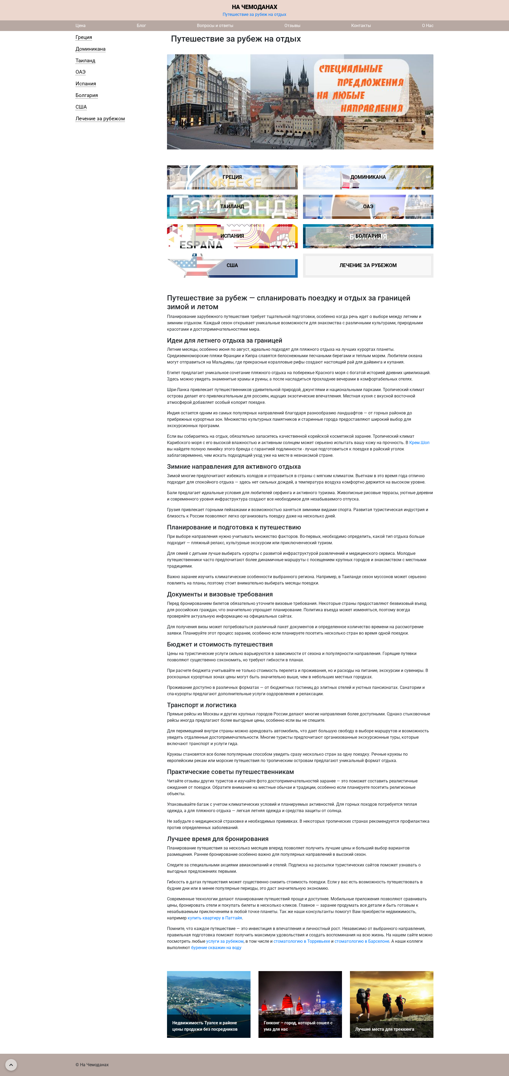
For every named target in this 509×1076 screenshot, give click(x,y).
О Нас (427, 25)
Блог (141, 25)
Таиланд (85, 60)
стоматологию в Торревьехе (302, 941)
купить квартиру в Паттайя (215, 917)
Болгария (87, 95)
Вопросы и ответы (215, 25)
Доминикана (91, 49)
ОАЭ (81, 72)
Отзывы (292, 25)
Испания (86, 84)
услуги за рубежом (225, 941)
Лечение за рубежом (100, 119)
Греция (84, 37)
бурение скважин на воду (216, 947)
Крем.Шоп (419, 442)
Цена (81, 25)
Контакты (361, 25)
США (81, 107)
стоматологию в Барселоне (362, 941)
